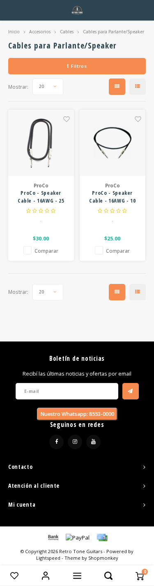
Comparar (46, 250)
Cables (67, 32)
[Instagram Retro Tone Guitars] (75, 442)
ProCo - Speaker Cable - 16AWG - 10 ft (112, 197)
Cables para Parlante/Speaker (113, 32)
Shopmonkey (103, 558)
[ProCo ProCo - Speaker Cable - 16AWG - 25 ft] (41, 143)
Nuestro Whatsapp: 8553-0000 (77, 414)
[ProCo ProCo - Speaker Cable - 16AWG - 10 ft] (113, 143)
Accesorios (40, 32)
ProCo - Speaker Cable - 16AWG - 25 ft (41, 197)
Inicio (14, 32)
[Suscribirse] (130, 391)
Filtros (79, 66)
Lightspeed (48, 558)
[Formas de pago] (52, 537)
